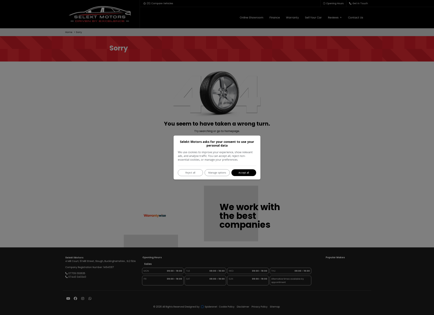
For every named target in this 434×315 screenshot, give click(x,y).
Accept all (244, 172)
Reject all (190, 172)
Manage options (217, 172)
